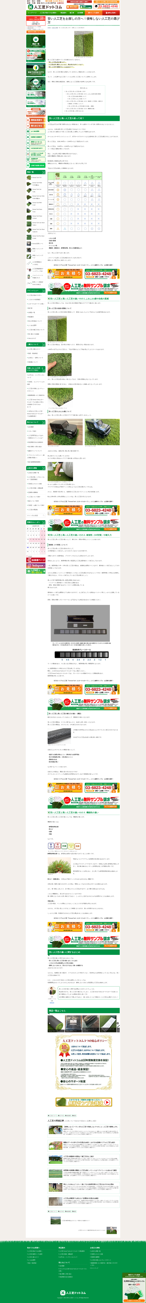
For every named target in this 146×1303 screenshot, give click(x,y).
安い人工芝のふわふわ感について (77, 98)
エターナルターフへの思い (36, 304)
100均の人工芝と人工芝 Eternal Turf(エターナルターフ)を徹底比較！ (35, 413)
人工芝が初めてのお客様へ (35, 1251)
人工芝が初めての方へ (35, 295)
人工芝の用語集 (33, 509)
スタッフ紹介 (32, 431)
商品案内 (31, 317)
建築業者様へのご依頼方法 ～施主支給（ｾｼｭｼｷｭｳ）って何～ (104, 1264)
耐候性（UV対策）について (76, 103)
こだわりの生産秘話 (34, 299)
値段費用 (68, 1115)
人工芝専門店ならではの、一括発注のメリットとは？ (35, 437)
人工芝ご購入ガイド (34, 349)
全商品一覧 (31, 312)
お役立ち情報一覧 (33, 472)
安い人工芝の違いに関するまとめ (74, 111)
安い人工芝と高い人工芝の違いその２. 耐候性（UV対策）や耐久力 (85, 101)
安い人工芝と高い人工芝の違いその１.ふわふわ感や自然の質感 (84, 94)
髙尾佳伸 (52, 1002)
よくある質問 (32, 325)
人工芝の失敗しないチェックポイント (35, 390)
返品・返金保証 (33, 353)
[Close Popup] (144, 1271)
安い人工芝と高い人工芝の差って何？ (76, 91)
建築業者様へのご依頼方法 (36, 395)
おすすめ (61, 1115)
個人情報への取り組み (35, 446)
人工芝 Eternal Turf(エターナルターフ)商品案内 (72, 1251)
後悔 (75, 1115)
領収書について (33, 362)
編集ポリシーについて (35, 451)
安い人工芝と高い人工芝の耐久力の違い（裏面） (82, 106)
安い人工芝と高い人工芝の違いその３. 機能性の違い (81, 108)
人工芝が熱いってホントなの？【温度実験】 (35, 478)
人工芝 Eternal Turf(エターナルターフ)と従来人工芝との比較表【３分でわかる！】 (35, 403)
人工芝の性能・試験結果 (35, 488)
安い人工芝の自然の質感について (77, 96)
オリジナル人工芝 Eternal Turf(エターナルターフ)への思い (73, 1270)
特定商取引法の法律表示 (35, 442)
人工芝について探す (34, 496)
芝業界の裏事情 (33, 492)
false (49, 1023)
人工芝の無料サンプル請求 (35, 1254)
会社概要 (31, 427)
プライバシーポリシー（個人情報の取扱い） (35, 456)
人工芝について (53, 1115)
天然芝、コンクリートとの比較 (35, 383)
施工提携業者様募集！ (35, 462)
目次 (81, 88)
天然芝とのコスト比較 (35, 483)
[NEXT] (43, 526)
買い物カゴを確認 (33, 334)
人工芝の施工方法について (36, 329)
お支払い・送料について (35, 357)
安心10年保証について (35, 321)
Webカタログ (32, 338)
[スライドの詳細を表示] (56, 1023)
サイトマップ (94, 1268)
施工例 (30, 308)
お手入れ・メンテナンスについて (35, 376)
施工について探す (33, 501)
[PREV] (27, 526)
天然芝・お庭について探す (36, 505)
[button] (43, 515)
